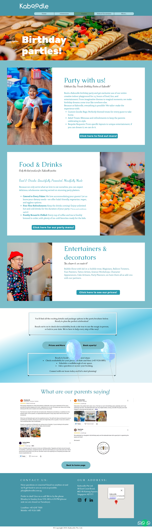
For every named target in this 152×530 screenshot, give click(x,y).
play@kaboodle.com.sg (31, 490)
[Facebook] (85, 500)
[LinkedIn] (91, 500)
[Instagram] (79, 500)
